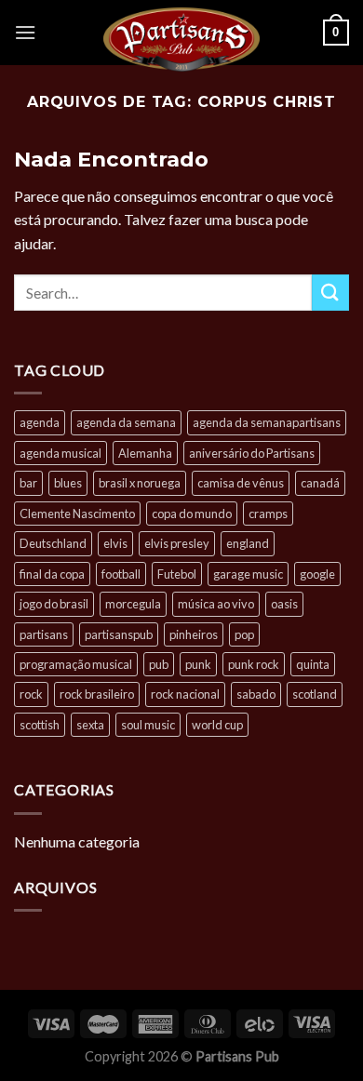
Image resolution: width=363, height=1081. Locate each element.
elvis (115, 543)
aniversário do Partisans (252, 453)
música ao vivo (216, 603)
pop (244, 634)
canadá (320, 482)
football (121, 574)
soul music (148, 724)
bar (28, 482)
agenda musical (60, 453)
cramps (268, 513)
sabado (256, 694)
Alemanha (145, 453)
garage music (248, 574)
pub (158, 664)
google (317, 574)
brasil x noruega (140, 482)
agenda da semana (126, 422)
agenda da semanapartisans (267, 422)
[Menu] (25, 32)
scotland (314, 694)
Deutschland (53, 543)
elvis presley (176, 543)
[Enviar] (330, 292)
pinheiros (193, 634)
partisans (44, 634)
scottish (40, 724)
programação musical (76, 664)
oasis (284, 603)
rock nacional (185, 694)
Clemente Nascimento (77, 513)
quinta (312, 664)
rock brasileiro (97, 694)
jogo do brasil (54, 603)
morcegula (133, 603)
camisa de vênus (240, 482)
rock (31, 694)
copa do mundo (192, 513)
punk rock (253, 664)
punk (198, 664)
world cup (217, 724)
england (247, 543)
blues (68, 482)
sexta (90, 724)
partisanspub (119, 634)
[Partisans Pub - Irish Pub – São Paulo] (181, 39)
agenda (40, 422)
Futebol (176, 574)
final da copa (52, 574)
